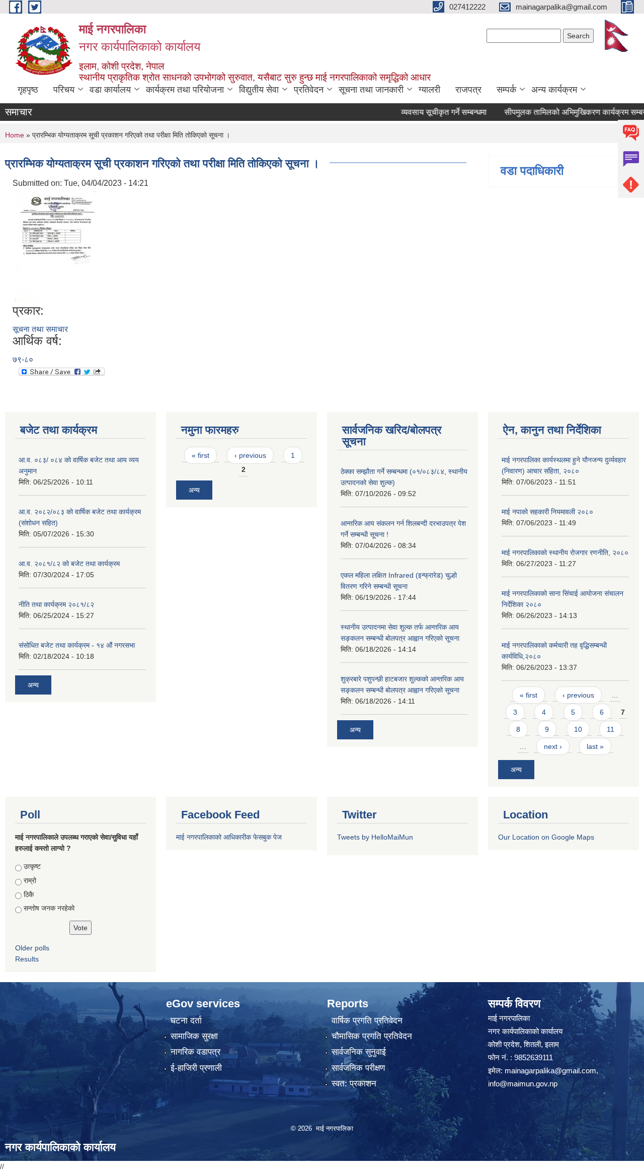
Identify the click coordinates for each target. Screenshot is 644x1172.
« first (200, 455)
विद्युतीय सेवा (259, 90)
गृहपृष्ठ (28, 90)
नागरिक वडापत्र (195, 1052)
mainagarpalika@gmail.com (550, 1070)
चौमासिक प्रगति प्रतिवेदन (372, 1036)
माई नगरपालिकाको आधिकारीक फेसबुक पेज (229, 837)
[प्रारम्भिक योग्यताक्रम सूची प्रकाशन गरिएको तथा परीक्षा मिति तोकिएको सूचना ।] (55, 246)
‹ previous (250, 455)
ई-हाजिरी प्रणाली (196, 1068)
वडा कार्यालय (110, 90)
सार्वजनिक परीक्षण (358, 1068)
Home (14, 135)
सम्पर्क (506, 90)
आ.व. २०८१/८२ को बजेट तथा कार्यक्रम (69, 564)
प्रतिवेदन (309, 90)
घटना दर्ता (186, 1020)
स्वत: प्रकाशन (354, 1083)
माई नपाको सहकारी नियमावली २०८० (547, 512)
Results (27, 959)
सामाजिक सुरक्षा (194, 1036)
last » (595, 746)
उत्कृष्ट (32, 866)
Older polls (32, 948)
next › (553, 746)
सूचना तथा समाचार (40, 329)
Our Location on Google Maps (546, 837)
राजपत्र (468, 90)
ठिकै (29, 894)
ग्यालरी (429, 90)
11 (610, 729)
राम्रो (30, 880)
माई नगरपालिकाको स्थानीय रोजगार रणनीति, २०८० (565, 552)
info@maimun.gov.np (522, 1083)
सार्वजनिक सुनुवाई (359, 1052)
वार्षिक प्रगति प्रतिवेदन (367, 1020)
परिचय (63, 90)
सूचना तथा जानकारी (371, 90)
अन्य (33, 685)
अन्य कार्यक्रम (554, 90)
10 (578, 729)
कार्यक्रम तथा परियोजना (185, 90)
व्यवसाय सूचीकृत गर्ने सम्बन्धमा (426, 112)
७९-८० (23, 359)
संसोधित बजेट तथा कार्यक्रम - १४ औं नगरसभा (77, 645)
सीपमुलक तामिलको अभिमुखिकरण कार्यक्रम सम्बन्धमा (562, 112)
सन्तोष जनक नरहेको (49, 908)
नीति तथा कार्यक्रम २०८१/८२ (56, 604)
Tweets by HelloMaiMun (375, 837)
